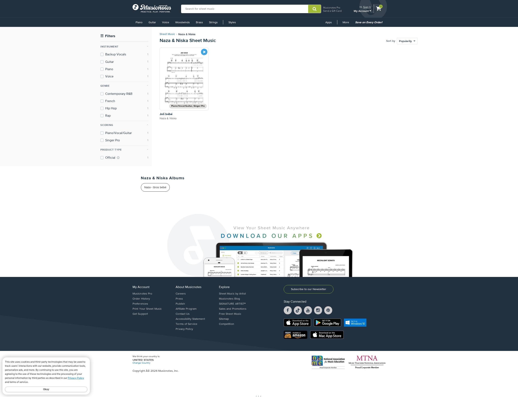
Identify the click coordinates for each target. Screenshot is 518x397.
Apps (328, 22)
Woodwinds (182, 22)
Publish (180, 303)
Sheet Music (167, 34)
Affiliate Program (186, 308)
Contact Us (183, 314)
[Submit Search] (314, 9)
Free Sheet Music (230, 314)
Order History (141, 298)
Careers (181, 293)
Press (179, 298)
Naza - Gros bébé (155, 187)
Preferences (140, 303)
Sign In (367, 6)
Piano (139, 22)
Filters (107, 36)
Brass (199, 22)
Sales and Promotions (232, 308)
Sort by (390, 41)
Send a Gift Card (332, 11)
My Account (361, 10)
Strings (213, 22)
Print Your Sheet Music (147, 308)
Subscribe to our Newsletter (308, 289)
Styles (232, 22)
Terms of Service (186, 324)
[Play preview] (204, 52)
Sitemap (224, 319)
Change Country (141, 363)
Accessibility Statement (190, 319)
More (347, 24)
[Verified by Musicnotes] (118, 157)
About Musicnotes (188, 287)
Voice (165, 22)
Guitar (152, 22)
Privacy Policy (184, 329)
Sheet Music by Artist (232, 293)
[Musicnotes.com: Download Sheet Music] (152, 8)
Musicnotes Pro (331, 7)
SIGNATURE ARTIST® (232, 303)
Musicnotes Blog (229, 298)
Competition (226, 324)
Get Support (140, 314)
